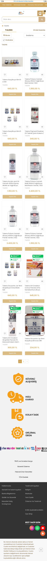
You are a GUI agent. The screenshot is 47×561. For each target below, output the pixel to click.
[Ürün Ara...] (42, 19)
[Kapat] (41, 550)
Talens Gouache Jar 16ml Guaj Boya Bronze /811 (34, 340)
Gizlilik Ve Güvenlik (9, 497)
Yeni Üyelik (29, 497)
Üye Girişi (28, 514)
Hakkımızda (6, 486)
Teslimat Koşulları (32, 486)
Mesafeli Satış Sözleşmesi (7, 502)
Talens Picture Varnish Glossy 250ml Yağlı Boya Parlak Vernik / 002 (34, 236)
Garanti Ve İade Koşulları (11, 490)
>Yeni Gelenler (7, 5)
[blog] (42, 533)
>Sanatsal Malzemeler (35, 5)
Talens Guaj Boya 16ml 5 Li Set (12, 81)
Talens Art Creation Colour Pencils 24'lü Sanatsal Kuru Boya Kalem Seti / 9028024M (34, 288)
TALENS (6, 26)
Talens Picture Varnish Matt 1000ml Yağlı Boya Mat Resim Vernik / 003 (34, 183)
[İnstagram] (32, 528)
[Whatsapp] (37, 528)
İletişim (28, 490)
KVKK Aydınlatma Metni (34, 510)
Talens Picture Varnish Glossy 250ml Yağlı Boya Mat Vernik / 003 (34, 81)
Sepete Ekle (12, 94)
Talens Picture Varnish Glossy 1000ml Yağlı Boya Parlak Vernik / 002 (12, 236)
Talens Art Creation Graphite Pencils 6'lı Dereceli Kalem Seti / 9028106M (11, 340)
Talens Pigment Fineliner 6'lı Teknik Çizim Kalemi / (34, 132)
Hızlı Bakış (20, 74)
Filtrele (7, 35)
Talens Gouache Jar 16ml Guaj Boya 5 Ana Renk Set (12, 288)
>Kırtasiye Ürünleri (19, 5)
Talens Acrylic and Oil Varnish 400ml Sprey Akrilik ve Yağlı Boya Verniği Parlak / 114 (11, 183)
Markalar (28, 493)
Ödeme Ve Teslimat (33, 501)
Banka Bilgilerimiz (8, 493)
